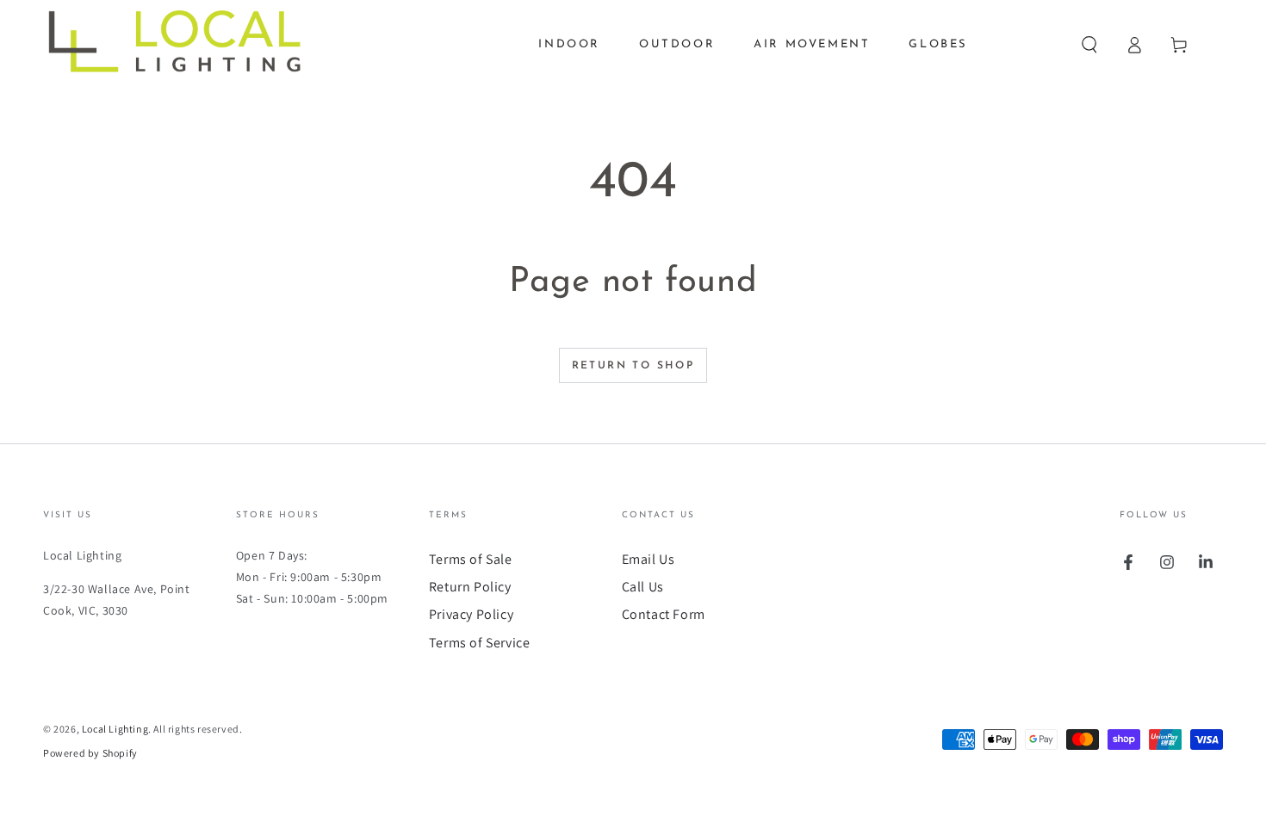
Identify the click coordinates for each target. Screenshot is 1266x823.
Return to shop (633, 366)
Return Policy (470, 587)
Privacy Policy (471, 614)
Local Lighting (115, 728)
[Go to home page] (187, 44)
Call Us (643, 587)
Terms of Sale (470, 559)
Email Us (648, 559)
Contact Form (663, 614)
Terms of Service (480, 643)
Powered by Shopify (90, 752)
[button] (1089, 45)
